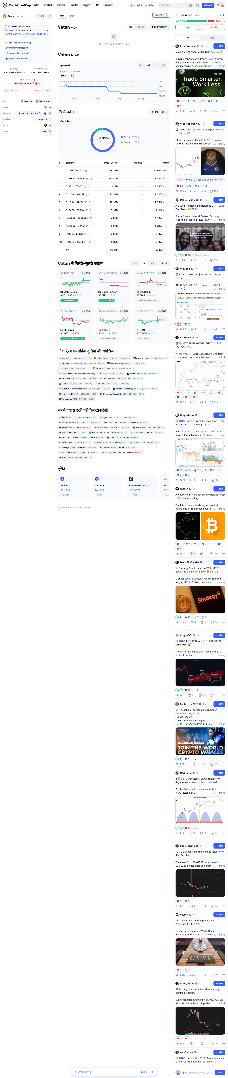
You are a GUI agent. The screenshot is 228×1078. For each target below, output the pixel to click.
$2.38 (124, 437)
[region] (81, 5)
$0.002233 (119, 417)
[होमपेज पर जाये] (17, 5)
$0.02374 (127, 422)
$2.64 (82, 437)
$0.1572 (77, 457)
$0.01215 (81, 422)
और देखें (222, 15)
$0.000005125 (123, 452)
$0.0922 (73, 432)
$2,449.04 (113, 427)
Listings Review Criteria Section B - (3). (26, 33)
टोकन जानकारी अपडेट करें (18, 48)
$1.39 (76, 427)
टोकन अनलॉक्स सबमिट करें (19, 53)
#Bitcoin (179, 353)
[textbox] (198, 1072)
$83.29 (109, 432)
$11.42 (76, 442)
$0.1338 (119, 447)
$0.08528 (79, 447)
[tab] (130, 27)
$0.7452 (145, 442)
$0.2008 (111, 442)
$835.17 (148, 432)
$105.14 (150, 427)
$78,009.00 (79, 417)
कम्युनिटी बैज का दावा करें (18, 58)
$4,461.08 (80, 452)
